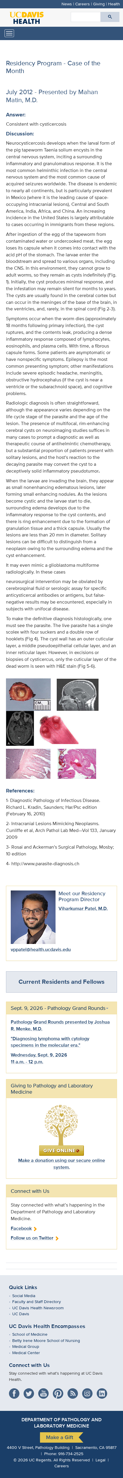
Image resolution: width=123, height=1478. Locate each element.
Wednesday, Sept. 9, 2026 (39, 1054)
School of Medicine (34, 1334)
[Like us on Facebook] (15, 1391)
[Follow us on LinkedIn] (103, 1391)
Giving (99, 4)
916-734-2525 (70, 1453)
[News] (74, 1391)
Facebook (21, 1228)
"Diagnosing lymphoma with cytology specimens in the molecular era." (50, 1042)
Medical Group (30, 1346)
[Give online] (61, 1130)
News (66, 4)
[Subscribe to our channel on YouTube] (45, 1391)
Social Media (28, 1295)
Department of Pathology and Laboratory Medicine (61, 1422)
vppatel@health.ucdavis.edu (41, 949)
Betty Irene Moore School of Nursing (50, 1340)
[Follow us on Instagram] (89, 1391)
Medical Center (30, 1352)
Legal (100, 1460)
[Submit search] (110, 17)
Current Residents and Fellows (61, 981)
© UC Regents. (32, 1460)
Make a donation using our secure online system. (61, 1164)
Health (114, 4)
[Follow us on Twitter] (30, 1391)
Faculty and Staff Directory (41, 1301)
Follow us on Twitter (32, 1237)
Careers (82, 4)
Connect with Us (29, 1365)
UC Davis (25, 1313)
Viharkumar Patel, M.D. (83, 908)
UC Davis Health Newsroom (42, 1308)
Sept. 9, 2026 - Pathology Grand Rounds (58, 1008)
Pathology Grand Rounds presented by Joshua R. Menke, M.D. (60, 1025)
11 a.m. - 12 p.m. (27, 1061)
